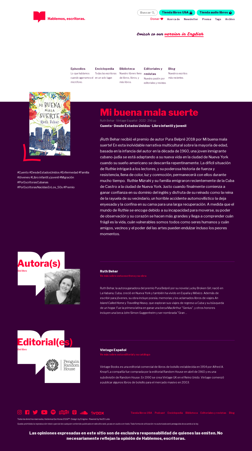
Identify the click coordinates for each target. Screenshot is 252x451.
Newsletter (191, 19)
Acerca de (173, 19)
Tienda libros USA (175, 12)
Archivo (230, 19)
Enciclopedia (105, 73)
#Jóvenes (23, 177)
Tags (218, 19)
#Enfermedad (69, 172)
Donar (155, 19)
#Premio (69, 187)
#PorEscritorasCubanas (32, 182)
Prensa (206, 19)
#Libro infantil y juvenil (45, 177)
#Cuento (23, 172)
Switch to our (170, 33)
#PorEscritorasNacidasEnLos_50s (40, 187)
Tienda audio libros (213, 12)
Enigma (84, 419)
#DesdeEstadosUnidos (44, 172)
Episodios (82, 75)
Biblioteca (131, 75)
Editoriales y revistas (155, 75)
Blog (177, 73)
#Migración (66, 177)
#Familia (84, 172)
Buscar (145, 12)
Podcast (160, 412)
